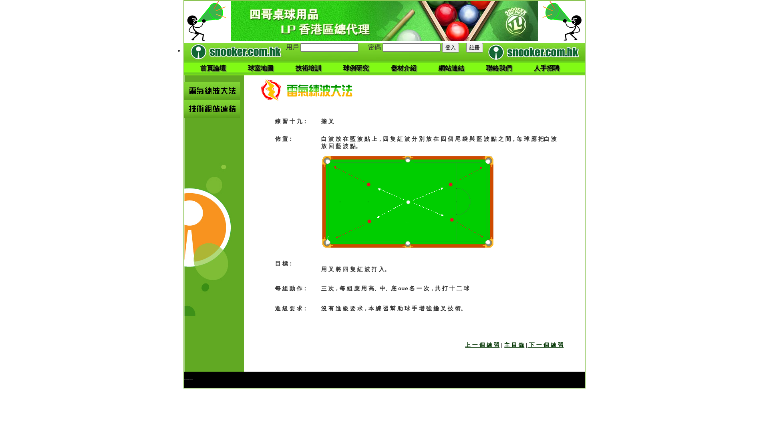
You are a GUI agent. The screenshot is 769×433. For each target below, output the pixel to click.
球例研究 (356, 68)
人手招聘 (547, 68)
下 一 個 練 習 (545, 345)
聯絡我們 (499, 68)
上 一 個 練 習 (482, 345)
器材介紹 (404, 68)
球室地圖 (261, 68)
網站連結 (451, 68)
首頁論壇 (213, 68)
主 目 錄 (514, 345)
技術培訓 (308, 68)
